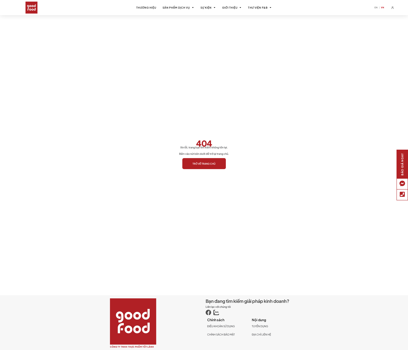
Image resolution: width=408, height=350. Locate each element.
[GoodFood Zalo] (217, 312)
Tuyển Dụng (260, 326)
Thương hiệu (146, 7)
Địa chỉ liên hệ (261, 334)
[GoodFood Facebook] (209, 312)
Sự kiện (206, 7)
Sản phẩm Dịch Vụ (176, 7)
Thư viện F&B (257, 7)
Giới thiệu (230, 7)
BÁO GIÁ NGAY (402, 164)
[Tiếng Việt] (382, 7)
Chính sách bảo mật (221, 334)
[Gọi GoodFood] (402, 194)
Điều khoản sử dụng (221, 326)
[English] (376, 7)
